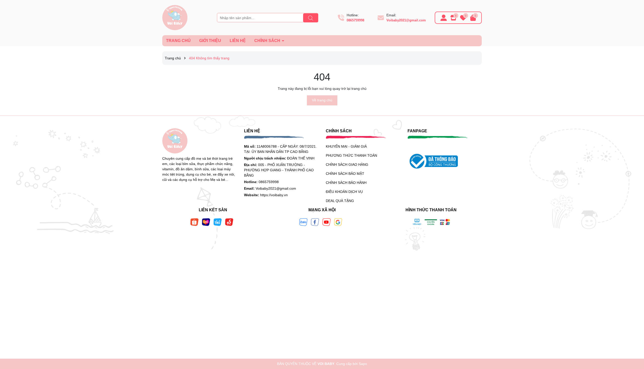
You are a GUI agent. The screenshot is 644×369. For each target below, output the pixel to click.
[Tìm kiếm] (310, 17)
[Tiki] (218, 222)
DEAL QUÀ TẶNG (340, 201)
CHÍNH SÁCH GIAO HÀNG (347, 164)
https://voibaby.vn (274, 195)
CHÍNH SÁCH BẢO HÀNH (346, 183)
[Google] (338, 222)
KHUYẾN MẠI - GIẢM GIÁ (346, 146)
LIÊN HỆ (238, 40)
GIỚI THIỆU (210, 40)
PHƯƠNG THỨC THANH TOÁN (351, 155)
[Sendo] (229, 222)
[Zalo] (303, 222)
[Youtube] (327, 222)
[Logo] (174, 17)
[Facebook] (315, 222)
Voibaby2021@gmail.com (406, 20)
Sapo (363, 364)
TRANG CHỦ (178, 40)
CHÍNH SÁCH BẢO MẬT (345, 174)
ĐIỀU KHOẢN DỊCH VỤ (344, 192)
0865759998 (355, 20)
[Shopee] (194, 222)
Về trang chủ (322, 100)
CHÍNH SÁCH (267, 40)
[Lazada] (206, 222)
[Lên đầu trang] (634, 339)
